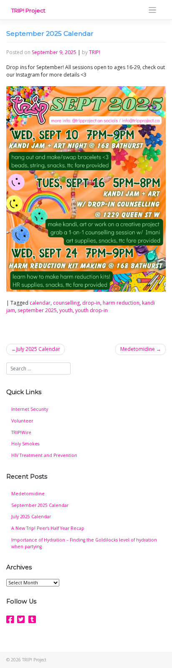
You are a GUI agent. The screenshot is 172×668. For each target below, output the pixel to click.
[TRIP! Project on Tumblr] (32, 619)
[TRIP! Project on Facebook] (10, 619)
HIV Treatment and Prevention (44, 455)
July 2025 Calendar (38, 349)
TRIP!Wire (21, 432)
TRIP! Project (28, 10)
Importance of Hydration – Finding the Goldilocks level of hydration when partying (84, 543)
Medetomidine (137, 349)
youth (66, 310)
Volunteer (22, 421)
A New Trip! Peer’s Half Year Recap (47, 528)
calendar (40, 302)
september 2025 (37, 310)
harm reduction (121, 302)
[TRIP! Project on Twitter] (21, 619)
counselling (66, 302)
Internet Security (29, 409)
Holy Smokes (25, 444)
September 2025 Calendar (39, 505)
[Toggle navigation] (152, 10)
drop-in (91, 302)
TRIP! (94, 52)
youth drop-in (91, 310)
